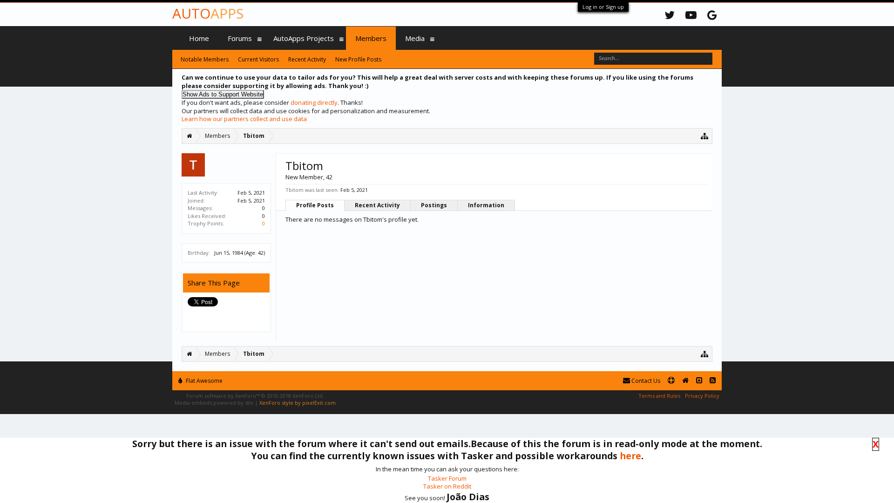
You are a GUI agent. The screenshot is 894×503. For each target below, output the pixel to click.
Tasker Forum (447, 478)
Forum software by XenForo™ (255, 395)
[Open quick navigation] (705, 135)
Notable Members (205, 59)
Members (370, 38)
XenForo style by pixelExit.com (297, 402)
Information (486, 205)
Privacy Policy (702, 395)
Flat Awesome (203, 381)
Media (415, 38)
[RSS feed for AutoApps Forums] (712, 380)
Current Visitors (258, 59)
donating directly (314, 102)
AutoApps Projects (303, 38)
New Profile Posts (358, 59)
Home (199, 38)
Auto (208, 13)
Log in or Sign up (603, 6)
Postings (434, 205)
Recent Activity (377, 205)
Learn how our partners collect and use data (244, 119)
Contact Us (645, 381)
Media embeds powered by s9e (214, 402)
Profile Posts (315, 205)
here (630, 455)
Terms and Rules (659, 395)
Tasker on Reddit (447, 486)
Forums (240, 38)
